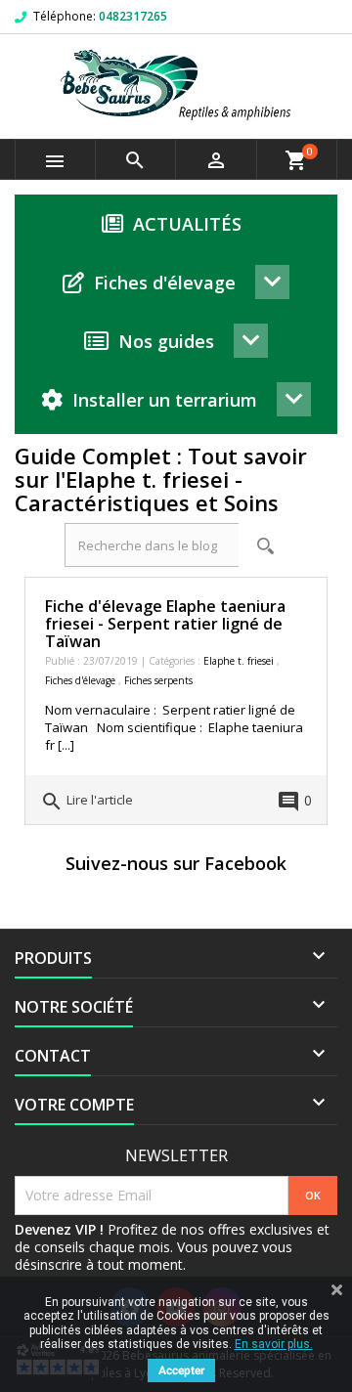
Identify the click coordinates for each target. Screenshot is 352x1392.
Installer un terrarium (164, 400)
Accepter (181, 1370)
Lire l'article (86, 801)
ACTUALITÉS (187, 224)
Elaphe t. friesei (240, 661)
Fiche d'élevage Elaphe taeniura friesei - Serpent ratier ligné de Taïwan (165, 623)
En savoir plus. (274, 1344)
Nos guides (166, 341)
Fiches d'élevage (165, 282)
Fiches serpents (158, 680)
